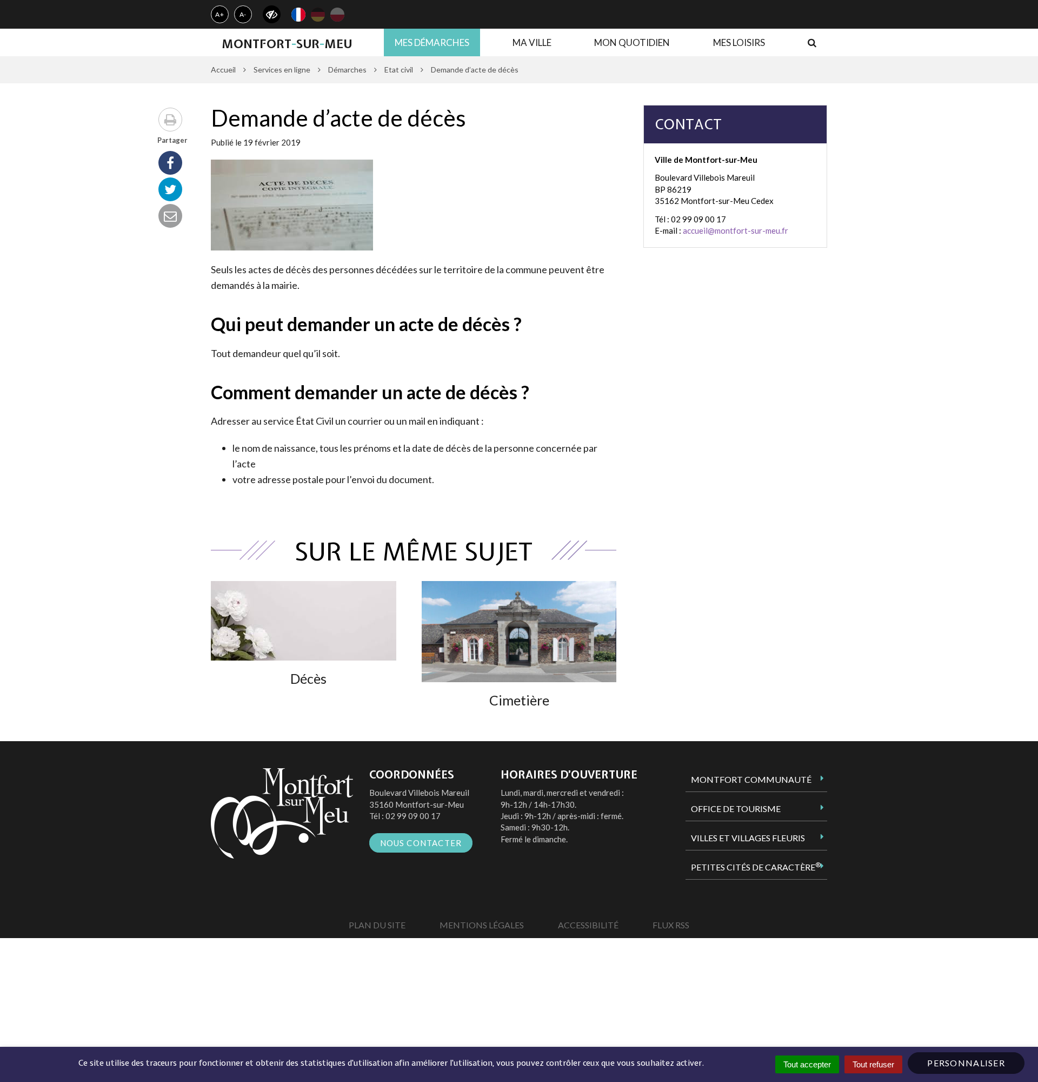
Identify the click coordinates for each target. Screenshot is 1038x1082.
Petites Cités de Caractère (756, 866)
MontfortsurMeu (287, 44)
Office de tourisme (736, 808)
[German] (318, 15)
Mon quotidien (632, 42)
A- (243, 14)
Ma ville (532, 42)
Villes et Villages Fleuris (748, 838)
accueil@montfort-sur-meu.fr (735, 230)
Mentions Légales (482, 925)
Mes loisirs (739, 42)
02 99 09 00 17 (413, 816)
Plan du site (377, 925)
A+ (219, 14)
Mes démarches (432, 42)
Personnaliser (966, 1063)
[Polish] (337, 15)
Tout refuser (873, 1064)
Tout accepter (807, 1064)
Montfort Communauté (751, 779)
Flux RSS (671, 925)
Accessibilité (588, 925)
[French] (298, 15)
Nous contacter (421, 843)
